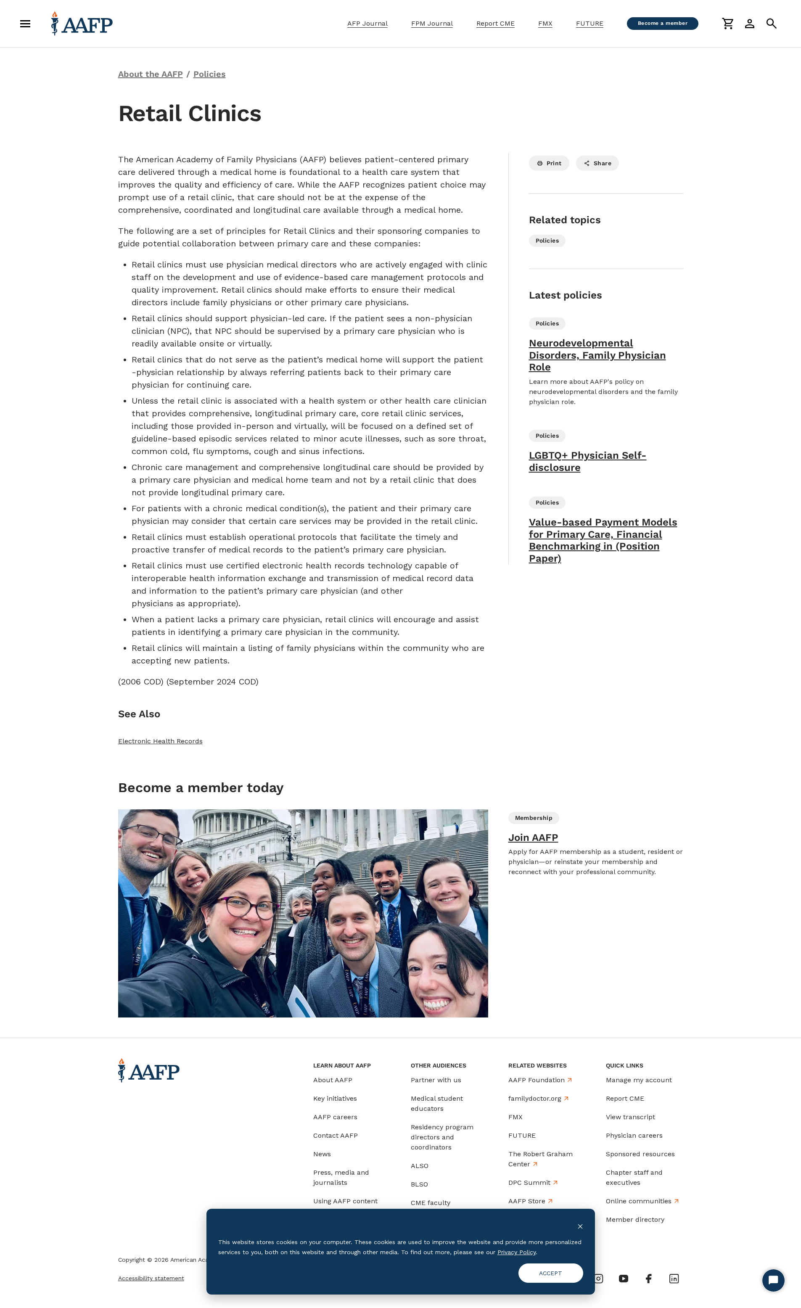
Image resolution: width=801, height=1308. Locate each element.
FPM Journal (432, 23)
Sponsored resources (640, 1154)
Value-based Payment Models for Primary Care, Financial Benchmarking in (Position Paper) (603, 540)
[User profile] (749, 23)
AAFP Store (526, 1201)
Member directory (635, 1219)
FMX (545, 23)
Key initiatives (335, 1098)
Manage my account (639, 1080)
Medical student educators (437, 1103)
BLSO (419, 1184)
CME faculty (430, 1203)
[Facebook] (649, 1278)
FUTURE (589, 23)
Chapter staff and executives (634, 1177)
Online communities (638, 1201)
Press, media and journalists (341, 1177)
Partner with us (436, 1080)
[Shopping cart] (728, 23)
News (322, 1154)
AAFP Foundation (536, 1080)
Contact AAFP (335, 1135)
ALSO (419, 1166)
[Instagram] (598, 1278)
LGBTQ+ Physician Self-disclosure (588, 461)
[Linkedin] (674, 1278)
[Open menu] (25, 23)
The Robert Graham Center (540, 1159)
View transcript (630, 1117)
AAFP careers (335, 1117)
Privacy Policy (516, 1252)
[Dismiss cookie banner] (580, 1226)
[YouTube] (623, 1278)
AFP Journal (367, 23)
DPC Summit (529, 1182)
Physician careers (634, 1135)
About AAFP (332, 1080)
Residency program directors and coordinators (442, 1137)
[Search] (771, 23)
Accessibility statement (151, 1278)
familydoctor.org (534, 1098)
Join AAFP (533, 837)
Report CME (495, 23)
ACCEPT (550, 1273)
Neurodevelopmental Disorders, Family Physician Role (597, 355)
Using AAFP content (345, 1201)
